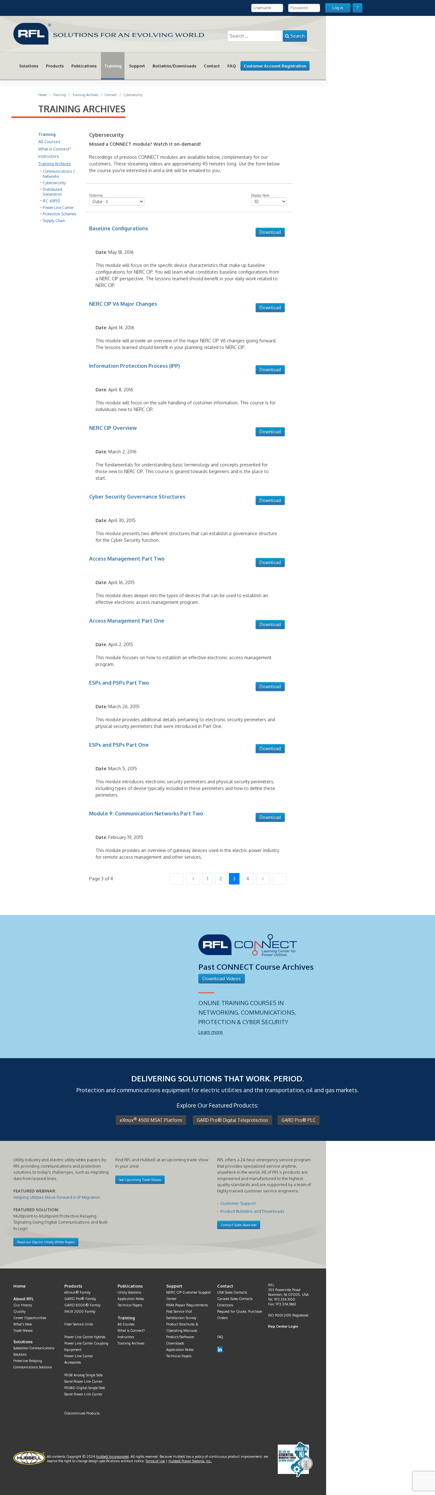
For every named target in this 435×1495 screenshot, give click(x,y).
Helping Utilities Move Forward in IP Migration (56, 1197)
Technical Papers (130, 1305)
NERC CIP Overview (113, 428)
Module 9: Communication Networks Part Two (146, 813)
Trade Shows (22, 1330)
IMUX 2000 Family (79, 1311)
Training (112, 65)
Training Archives (54, 164)
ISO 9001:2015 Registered (288, 1315)
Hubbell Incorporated (112, 1456)
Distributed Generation (52, 192)
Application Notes (131, 1298)
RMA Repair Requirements (187, 1305)
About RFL (23, 1298)
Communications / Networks (59, 174)
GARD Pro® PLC (299, 1120)
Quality (19, 1311)
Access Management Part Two (127, 558)
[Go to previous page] (193, 878)
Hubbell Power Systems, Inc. (190, 1461)
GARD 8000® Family (82, 1305)
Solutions (28, 65)
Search (297, 35)
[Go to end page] (280, 878)
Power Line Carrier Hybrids (84, 1337)
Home (19, 1286)
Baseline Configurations (118, 228)
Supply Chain (54, 220)
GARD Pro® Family (80, 1298)
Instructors (48, 156)
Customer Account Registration (275, 65)
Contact (212, 65)
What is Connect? (54, 149)
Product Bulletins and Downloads (252, 1211)
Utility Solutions (129, 1292)
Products (55, 65)
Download (270, 232)
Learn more (210, 1032)
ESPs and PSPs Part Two (119, 683)
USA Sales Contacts (232, 1292)
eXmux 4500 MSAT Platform (151, 1119)
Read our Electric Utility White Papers (46, 1242)
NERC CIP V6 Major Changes (123, 304)
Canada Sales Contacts (235, 1298)
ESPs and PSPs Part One (119, 745)
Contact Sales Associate (239, 1225)
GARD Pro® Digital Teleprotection (232, 1120)
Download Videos (222, 978)
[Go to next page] (263, 878)
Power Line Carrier (58, 207)
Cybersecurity (54, 182)
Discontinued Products (82, 1413)
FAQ (231, 65)
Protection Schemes (59, 214)
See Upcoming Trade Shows (140, 1179)
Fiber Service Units (78, 1324)
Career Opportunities (29, 1318)
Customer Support (238, 1203)
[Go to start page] (176, 878)
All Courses (49, 142)
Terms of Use (155, 1461)
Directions (225, 1305)
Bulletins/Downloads (174, 65)
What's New (22, 1324)
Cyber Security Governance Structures (137, 496)
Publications (83, 65)
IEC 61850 (51, 201)
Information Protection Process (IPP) (134, 366)
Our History (22, 1305)
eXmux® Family (77, 1292)
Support (137, 65)
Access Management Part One (126, 621)
